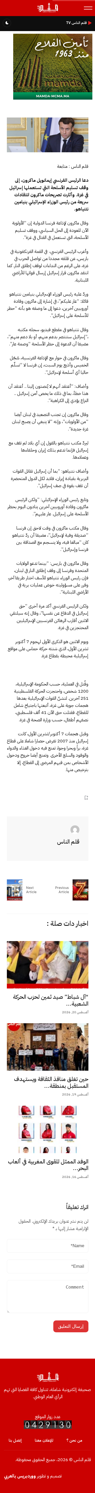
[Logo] (47, 12)
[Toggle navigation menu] (88, 8)
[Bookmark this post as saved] (86, 797)
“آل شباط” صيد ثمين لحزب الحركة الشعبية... (50, 1000)
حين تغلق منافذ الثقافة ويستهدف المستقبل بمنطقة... (51, 1082)
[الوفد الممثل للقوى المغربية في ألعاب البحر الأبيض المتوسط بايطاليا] (47, 1129)
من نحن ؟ (74, 1440)
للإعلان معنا (44, 1440)
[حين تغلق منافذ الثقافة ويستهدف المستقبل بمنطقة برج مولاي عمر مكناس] (47, 1047)
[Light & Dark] (7, 23)
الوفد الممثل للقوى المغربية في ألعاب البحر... (48, 1165)
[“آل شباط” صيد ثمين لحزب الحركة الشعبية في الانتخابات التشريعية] (47, 964)
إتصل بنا (15, 1440)
